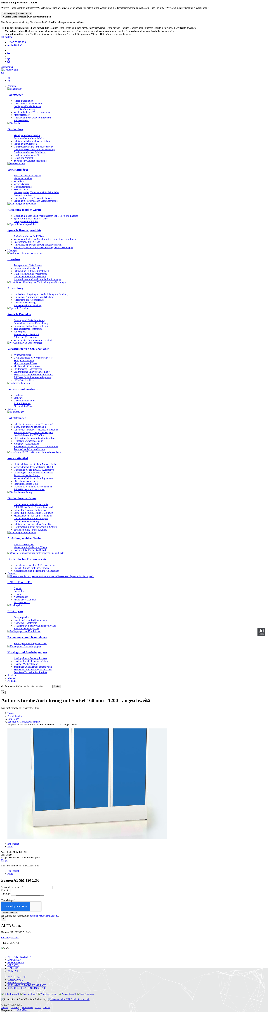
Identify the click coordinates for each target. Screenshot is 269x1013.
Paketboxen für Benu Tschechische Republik (36, 429)
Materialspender (21, 114)
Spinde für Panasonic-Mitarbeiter (30, 510)
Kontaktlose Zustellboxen (26, 443)
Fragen (4, 860)
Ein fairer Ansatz (22, 602)
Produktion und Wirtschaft (27, 268)
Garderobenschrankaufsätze (27, 155)
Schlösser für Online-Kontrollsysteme (32, 377)
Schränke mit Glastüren (25, 144)
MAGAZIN (13, 965)
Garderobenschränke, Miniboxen (30, 152)
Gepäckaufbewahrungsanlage (28, 441)
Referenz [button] (11, 409)
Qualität (17, 588)
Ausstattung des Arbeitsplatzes (29, 299)
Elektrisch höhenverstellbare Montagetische (35, 464)
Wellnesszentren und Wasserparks (30, 273)
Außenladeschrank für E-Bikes (29, 236)
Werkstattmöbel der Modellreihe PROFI (33, 467)
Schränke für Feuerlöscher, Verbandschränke (36, 200)
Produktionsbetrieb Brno (26, 483)
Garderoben (15, 129)
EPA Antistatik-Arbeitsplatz (27, 175)
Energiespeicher (21, 617)
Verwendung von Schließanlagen (28, 348)
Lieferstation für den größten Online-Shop (34, 438)
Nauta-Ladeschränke (24, 544)
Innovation (19, 591)
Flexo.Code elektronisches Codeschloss (33, 374)
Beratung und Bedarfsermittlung (29, 320)
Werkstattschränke (23, 186)
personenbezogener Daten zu (44, 915)
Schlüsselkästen (21, 120)
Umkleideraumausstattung (26, 521)
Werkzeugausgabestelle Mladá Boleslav (33, 472)
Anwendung (15, 288)
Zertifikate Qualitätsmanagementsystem (33, 666)
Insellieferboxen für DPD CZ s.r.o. (31, 435)
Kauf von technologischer (26, 628)
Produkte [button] (11, 86)
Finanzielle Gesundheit (25, 599)
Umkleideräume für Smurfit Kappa (31, 518)
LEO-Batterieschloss (24, 380)
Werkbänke (19, 181)
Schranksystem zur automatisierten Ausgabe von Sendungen (43, 247)
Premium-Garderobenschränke (29, 138)
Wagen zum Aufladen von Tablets (30, 547)
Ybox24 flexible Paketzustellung (30, 426)
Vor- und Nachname (11, 887)
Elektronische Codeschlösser (28, 369)
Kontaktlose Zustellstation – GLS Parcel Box (36, 446)
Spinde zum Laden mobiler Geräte (30, 218)
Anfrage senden (9, 913)
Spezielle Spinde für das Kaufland (30, 529)
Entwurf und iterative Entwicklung (31, 323)
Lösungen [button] (12, 250)
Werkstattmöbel (17, 169)
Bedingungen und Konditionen (27, 637)
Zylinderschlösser (22, 355)
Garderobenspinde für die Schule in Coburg (35, 527)
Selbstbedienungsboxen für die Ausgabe (33, 432)
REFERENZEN (15, 962)
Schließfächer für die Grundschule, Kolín (34, 507)
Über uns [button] (12, 573)
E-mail (4, 890)
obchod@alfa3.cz (10, 937)
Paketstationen (16, 418)
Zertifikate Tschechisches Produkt (30, 672)
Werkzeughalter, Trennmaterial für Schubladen (36, 192)
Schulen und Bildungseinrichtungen (31, 271)
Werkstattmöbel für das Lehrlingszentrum (34, 478)
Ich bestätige (7, 37)
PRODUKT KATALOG (19, 957)
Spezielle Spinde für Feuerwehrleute (31, 568)
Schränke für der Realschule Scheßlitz (32, 524)
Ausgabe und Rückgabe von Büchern (32, 117)
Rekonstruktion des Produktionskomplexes (35, 625)
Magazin (11, 678)
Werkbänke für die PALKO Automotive (34, 469)
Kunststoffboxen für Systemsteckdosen (33, 198)
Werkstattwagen (21, 184)
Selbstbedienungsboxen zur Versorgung (33, 424)
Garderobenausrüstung (22, 498)
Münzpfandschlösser (24, 360)
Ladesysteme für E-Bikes (26, 221)
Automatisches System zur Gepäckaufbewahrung (38, 244)
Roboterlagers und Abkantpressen (30, 620)
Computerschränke (23, 195)
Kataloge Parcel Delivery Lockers (30, 658)
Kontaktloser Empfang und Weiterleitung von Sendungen (42, 294)
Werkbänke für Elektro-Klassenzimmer (33, 486)
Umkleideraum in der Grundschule (31, 504)
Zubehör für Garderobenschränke (30, 160)
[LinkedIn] (8, 53)
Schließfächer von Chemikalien (29, 489)
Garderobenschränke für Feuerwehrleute (33, 146)
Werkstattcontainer (23, 178)
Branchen (13, 259)
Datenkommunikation (24, 400)
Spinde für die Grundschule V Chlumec (33, 512)
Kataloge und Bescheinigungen (27, 652)
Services (11, 675)
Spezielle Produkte (19, 314)
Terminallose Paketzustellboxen (29, 449)
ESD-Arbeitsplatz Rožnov (27, 481)
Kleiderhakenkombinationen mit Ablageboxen (36, 570)
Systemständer (21, 189)
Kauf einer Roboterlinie (25, 623)
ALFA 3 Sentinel (22, 403)
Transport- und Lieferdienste (28, 265)
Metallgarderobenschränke (27, 135)
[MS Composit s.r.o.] (9, 69)
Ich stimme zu (24, 13)
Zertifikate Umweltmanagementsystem (33, 669)
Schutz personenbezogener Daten (30, 643)
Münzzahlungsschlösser (25, 363)
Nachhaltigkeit (21, 596)
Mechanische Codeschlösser (27, 366)
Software (18, 397)
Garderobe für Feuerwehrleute (26, 559)
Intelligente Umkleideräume (27, 106)
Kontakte (12, 680)
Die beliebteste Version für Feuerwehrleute (35, 565)
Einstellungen (8, 13)
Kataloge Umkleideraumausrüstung (31, 661)
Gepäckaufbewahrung (24, 109)
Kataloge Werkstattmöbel (26, 664)
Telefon (5, 893)
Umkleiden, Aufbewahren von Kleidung (33, 297)
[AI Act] (261, 632)
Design (17, 594)
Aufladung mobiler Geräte (24, 209)
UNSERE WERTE (19, 582)
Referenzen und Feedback (26, 334)
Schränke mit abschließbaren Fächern (32, 141)
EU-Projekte (15, 611)
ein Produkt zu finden (11, 686)
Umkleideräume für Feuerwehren (30, 276)
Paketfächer (15, 94)
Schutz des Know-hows (25, 337)
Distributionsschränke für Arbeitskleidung (34, 149)
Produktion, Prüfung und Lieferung (31, 326)
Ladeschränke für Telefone (27, 242)
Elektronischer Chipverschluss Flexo (32, 371)
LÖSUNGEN (14, 959)
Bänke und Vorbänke (24, 158)
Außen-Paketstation (23, 100)
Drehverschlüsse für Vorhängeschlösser (33, 357)
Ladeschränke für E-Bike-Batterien (31, 550)
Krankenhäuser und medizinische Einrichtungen (37, 279)
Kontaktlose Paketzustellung (28, 305)
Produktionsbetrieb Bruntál (27, 475)
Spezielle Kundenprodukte (24, 230)
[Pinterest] (8, 59)
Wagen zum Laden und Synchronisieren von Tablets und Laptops (46, 215)
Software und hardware (22, 389)
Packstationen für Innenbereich (29, 103)
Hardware (19, 395)
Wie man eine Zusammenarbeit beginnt (33, 340)
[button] (2, 72)
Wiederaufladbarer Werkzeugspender (32, 112)
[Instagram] (8, 61)
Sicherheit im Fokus (23, 406)
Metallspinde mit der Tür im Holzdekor (33, 515)
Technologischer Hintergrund (28, 328)
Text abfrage (7, 900)
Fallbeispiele (20, 331)
